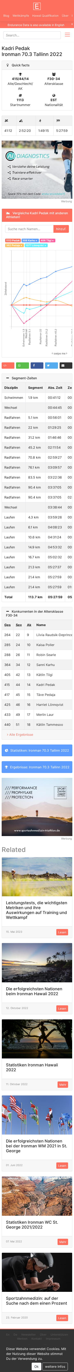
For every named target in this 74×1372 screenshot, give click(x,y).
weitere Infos (55, 1366)
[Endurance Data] (37, 6)
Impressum (53, 1338)
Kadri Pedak (45, 685)
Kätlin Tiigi (44, 675)
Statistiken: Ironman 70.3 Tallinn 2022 (38, 750)
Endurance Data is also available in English (36, 25)
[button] (8, 365)
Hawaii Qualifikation (45, 15)
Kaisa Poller (45, 645)
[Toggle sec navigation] (67, 35)
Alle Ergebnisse (21, 734)
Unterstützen (59, 1334)
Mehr (62, 1084)
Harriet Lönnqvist (49, 705)
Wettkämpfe (21, 15)
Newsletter (28, 1334)
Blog (6, 15)
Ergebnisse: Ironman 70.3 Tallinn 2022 (38, 767)
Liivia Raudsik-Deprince (54, 635)
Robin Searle (46, 655)
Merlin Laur (45, 715)
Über (65, 15)
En (7, 1334)
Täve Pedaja (45, 695)
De (15, 1334)
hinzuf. (61, 229)
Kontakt (36, 1338)
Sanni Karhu (45, 665)
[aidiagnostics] (37, 169)
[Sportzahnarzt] (37, 807)
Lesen (62, 932)
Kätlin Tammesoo (49, 725)
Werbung (66, 201)
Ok (36, 1366)
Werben (22, 1338)
